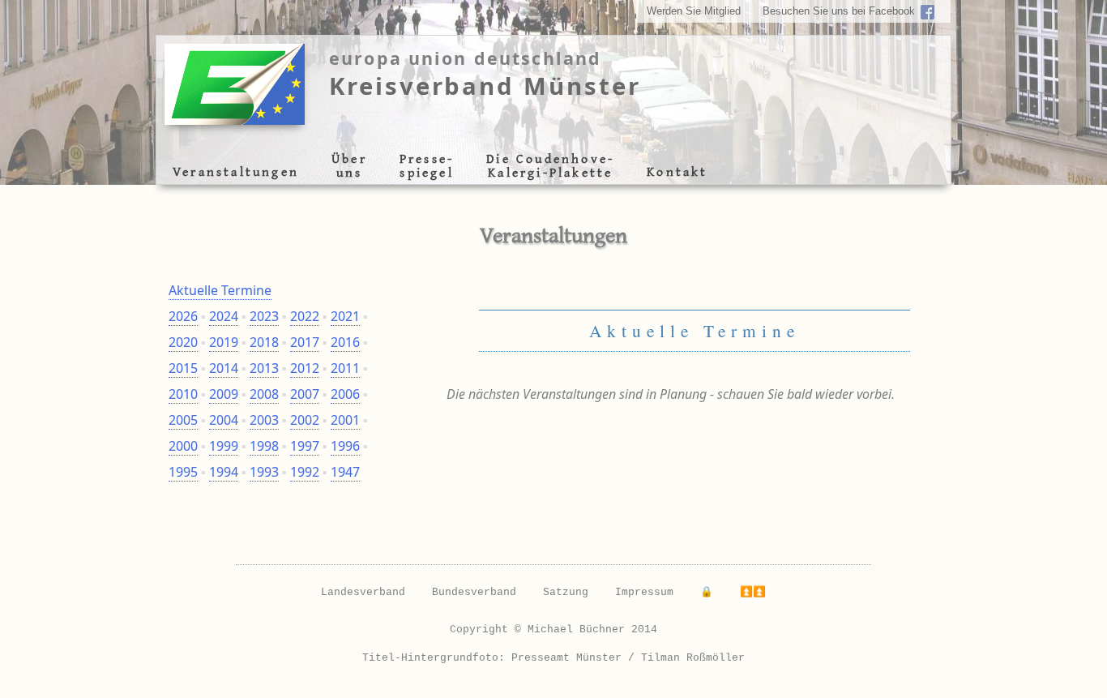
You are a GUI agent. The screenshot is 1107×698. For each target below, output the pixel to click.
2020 (183, 342)
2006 (345, 394)
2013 (264, 368)
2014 (223, 368)
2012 (304, 368)
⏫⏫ (753, 592)
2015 (183, 368)
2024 (223, 316)
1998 (264, 446)
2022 (304, 316)
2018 (264, 342)
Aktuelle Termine (220, 290)
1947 (345, 472)
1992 (304, 472)
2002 (304, 420)
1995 (183, 472)
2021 (345, 316)
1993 (264, 472)
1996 (345, 446)
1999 (223, 446)
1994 (223, 472)
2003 (264, 420)
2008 (264, 394)
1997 (304, 446)
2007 (304, 394)
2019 (223, 342)
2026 (183, 316)
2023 (264, 316)
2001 (345, 420)
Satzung (565, 592)
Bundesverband (474, 592)
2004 (223, 420)
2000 (183, 446)
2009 (223, 394)
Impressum (644, 592)
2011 (345, 368)
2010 (183, 394)
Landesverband (363, 592)
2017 (304, 342)
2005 (183, 420)
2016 (345, 342)
